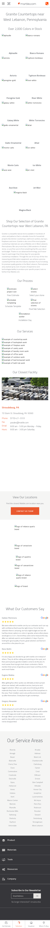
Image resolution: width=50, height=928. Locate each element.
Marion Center (12, 800)
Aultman (38, 753)
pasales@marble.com (19, 422)
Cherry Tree (12, 764)
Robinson (37, 807)
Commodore (12, 771)
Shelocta (12, 818)
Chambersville (37, 760)
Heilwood (12, 785)
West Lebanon (37, 825)
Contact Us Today (25, 511)
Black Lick (37, 757)
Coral (37, 771)
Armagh (12, 753)
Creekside (12, 775)
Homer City (37, 789)
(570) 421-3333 (17, 418)
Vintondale (12, 825)
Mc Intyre (37, 800)
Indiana (12, 793)
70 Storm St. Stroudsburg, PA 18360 (17, 413)
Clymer (37, 767)
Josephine (37, 793)
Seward (37, 814)
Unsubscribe (35, 901)
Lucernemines (37, 796)
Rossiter (37, 811)
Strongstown (37, 822)
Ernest (37, 778)
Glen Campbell (37, 782)
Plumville (12, 807)
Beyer (12, 757)
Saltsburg (12, 814)
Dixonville (12, 778)
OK (37, 896)
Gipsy (12, 782)
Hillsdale (37, 785)
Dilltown (37, 775)
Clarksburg (37, 764)
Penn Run (37, 804)
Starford (12, 822)
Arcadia (37, 749)
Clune (12, 767)
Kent (12, 796)
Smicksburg (37, 818)
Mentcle (13, 804)
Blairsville (12, 760)
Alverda (12, 749)
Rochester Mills (12, 811)
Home (12, 789)
